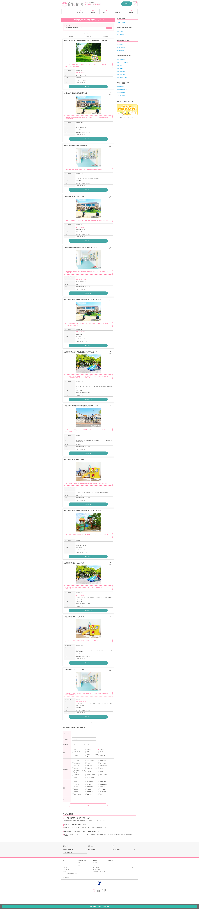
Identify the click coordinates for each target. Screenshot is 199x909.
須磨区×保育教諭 (120, 50)
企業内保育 (89, 765)
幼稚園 (88, 763)
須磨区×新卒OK (120, 86)
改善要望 (64, 871)
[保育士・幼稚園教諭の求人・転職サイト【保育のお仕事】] (72, 4)
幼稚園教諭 (89, 749)
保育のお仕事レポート (82, 865)
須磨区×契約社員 (120, 34)
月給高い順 (88, 36)
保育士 (75, 749)
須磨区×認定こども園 (121, 65)
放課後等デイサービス (92, 768)
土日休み (76, 786)
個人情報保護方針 (97, 867)
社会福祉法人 (77, 791)
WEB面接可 (90, 794)
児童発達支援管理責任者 (92, 755)
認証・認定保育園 (91, 760)
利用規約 (95, 865)
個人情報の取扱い (97, 869)
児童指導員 (102, 755)
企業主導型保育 (103, 765)
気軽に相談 (127, 3)
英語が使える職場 (78, 794)
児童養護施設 (77, 775)
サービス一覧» (133, 867)
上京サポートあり (104, 794)
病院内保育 (76, 765)
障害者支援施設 (103, 775)
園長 (88, 751)
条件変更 (109, 28)
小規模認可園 (103, 760)
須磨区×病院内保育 (121, 74)
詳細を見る (89, 86)
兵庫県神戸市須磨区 (121, 22)
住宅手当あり (90, 781)
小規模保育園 (90, 786)
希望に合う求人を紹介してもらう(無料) (99, 906)
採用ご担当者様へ (66, 877)
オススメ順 (105, 36)
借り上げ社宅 (77, 784)
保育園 (75, 777)
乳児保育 (76, 789)
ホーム (64, 862)
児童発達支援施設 (91, 775)
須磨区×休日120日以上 (122, 89)
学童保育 (76, 768)
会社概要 (95, 862)
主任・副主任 (77, 751)
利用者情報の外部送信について (99, 871)
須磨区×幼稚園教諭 (121, 47)
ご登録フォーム (66, 869)
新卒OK (89, 784)
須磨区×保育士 (120, 44)
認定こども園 (77, 763)
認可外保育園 (103, 763)
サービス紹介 (65, 865)
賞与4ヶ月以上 (103, 781)
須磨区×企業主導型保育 (122, 77)
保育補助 (76, 755)
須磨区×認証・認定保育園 (122, 62)
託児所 (101, 768)
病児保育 (89, 771)
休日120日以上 (103, 784)
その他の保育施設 (91, 777)
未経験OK (102, 786)
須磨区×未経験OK (121, 92)
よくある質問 (65, 867)
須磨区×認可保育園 (121, 59)
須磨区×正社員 (120, 31)
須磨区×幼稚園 (120, 68)
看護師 (101, 751)
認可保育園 (76, 760)
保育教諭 (102, 749)
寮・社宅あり (103, 791)
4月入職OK (89, 789)
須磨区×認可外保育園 (121, 71)
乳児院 (101, 771)
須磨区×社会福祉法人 (121, 95)
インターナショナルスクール (79, 771)
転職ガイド (80, 862)
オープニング (103, 789)
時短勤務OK (90, 791)
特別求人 (76, 781)
